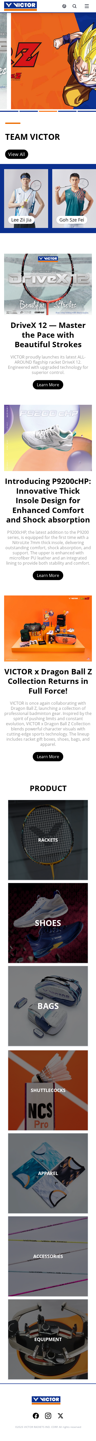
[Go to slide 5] (87, 111)
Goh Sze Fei (71, 220)
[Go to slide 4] (67, 111)
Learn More (48, 385)
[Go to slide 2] (28, 111)
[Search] (74, 6)
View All (16, 154)
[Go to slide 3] (48, 111)
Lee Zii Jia (21, 220)
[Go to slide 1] (9, 111)
